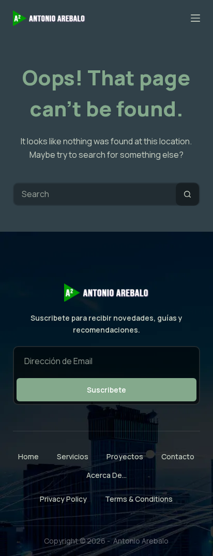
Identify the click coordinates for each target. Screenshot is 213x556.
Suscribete (106, 390)
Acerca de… (106, 475)
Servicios (72, 456)
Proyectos (124, 456)
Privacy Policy (63, 499)
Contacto (177, 456)
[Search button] (187, 194)
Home (28, 456)
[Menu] (195, 18)
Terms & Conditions (139, 499)
